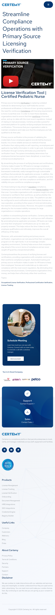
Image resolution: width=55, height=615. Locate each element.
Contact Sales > (27, 422)
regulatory (32, 187)
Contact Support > (27, 404)
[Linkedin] (4, 449)
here (3, 591)
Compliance (25, 111)
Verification (25, 103)
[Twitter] (18, 449)
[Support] (27, 393)
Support (27, 400)
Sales (27, 419)
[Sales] (27, 412)
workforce (36, 116)
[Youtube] (11, 449)
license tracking (42, 189)
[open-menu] (48, 4)
